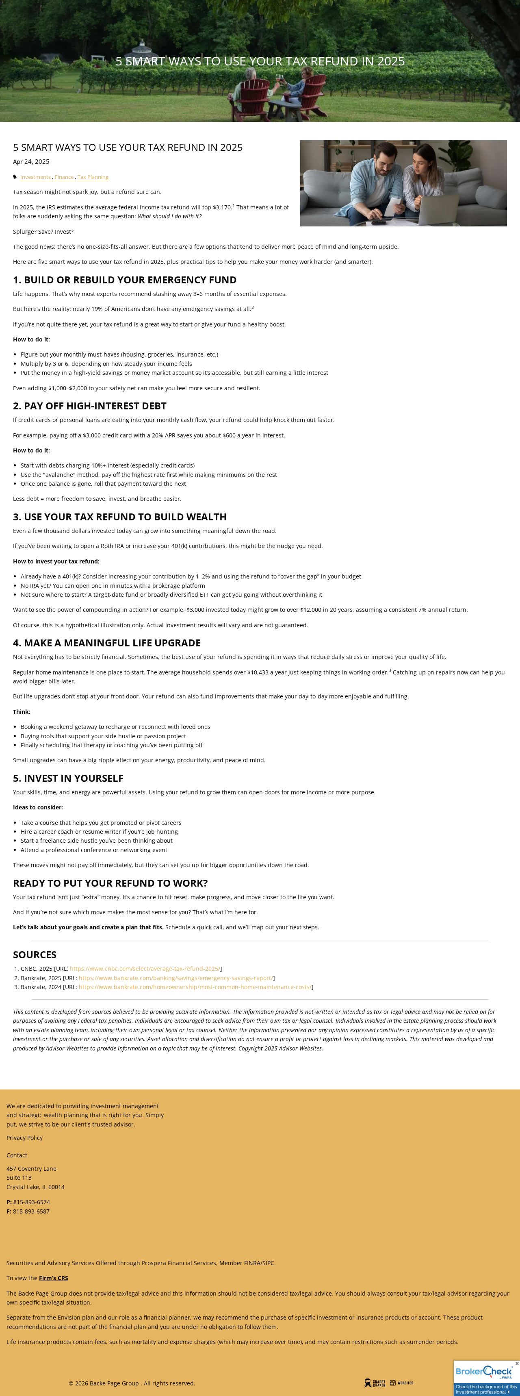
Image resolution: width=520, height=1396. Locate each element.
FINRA (252, 1263)
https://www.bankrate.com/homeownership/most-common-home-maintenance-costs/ (195, 987)
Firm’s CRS (53, 1278)
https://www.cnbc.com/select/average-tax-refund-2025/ (145, 968)
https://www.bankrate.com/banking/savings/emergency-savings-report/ (176, 978)
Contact (16, 1155)
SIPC (268, 1263)
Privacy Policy (24, 1138)
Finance (64, 177)
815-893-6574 (31, 1202)
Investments (35, 177)
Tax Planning (93, 177)
